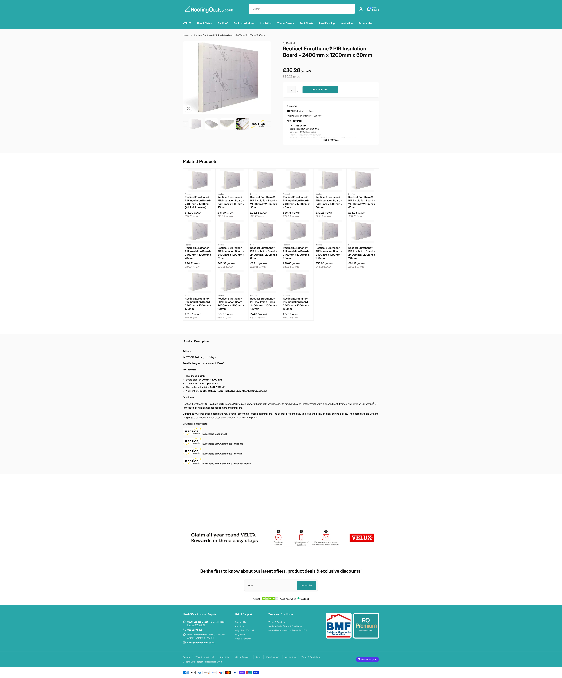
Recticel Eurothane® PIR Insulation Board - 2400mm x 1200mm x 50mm (329, 202)
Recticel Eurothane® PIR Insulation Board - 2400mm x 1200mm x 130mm (230, 303)
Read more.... (331, 139)
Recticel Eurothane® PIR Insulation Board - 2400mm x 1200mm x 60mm (361, 202)
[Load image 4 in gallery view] (242, 124)
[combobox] (302, 9)
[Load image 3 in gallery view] (227, 124)
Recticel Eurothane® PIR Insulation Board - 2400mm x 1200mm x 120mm (198, 303)
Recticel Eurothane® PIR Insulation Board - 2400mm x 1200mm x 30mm (263, 202)
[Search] (350, 9)
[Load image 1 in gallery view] (196, 124)
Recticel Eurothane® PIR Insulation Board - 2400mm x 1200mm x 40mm (296, 202)
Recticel (289, 43)
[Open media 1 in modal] (227, 77)
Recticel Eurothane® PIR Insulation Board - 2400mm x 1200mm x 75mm (230, 253)
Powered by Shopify (372, 672)
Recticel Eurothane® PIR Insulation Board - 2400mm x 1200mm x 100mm (329, 253)
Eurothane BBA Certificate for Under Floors (226, 463)
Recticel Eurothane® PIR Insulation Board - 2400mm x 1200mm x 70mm (198, 253)
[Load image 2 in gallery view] (211, 124)
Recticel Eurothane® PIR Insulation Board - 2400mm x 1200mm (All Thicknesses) (198, 202)
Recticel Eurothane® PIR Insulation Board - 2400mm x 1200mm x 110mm (361, 253)
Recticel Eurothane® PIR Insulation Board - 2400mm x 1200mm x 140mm (263, 303)
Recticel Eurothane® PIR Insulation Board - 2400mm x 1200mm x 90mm (296, 253)
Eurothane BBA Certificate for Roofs (222, 443)
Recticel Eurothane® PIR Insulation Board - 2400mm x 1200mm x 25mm (230, 202)
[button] (373, 9)
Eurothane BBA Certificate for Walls (222, 453)
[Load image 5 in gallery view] (258, 124)
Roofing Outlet (360, 672)
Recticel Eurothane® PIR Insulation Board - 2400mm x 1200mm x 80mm (263, 253)
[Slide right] (268, 123)
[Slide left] (185, 123)
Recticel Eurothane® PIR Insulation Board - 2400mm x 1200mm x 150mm (296, 303)
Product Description (196, 341)
